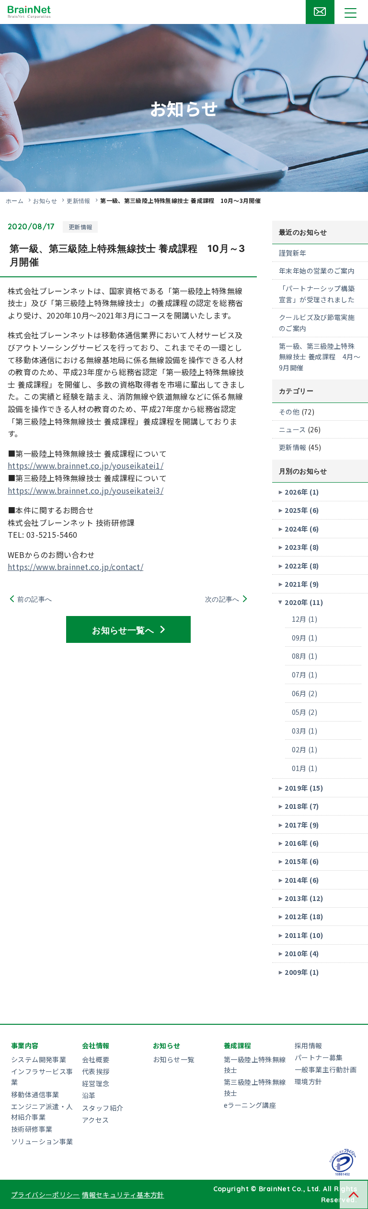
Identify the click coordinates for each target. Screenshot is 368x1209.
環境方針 (308, 1081)
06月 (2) (305, 693)
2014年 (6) (302, 880)
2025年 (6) (302, 510)
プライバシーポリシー (45, 1194)
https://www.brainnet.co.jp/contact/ (75, 566)
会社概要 (96, 1059)
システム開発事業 (38, 1059)
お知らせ (45, 200)
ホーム (14, 200)
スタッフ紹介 (102, 1108)
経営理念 (96, 1083)
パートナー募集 (319, 1057)
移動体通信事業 (35, 1094)
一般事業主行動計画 (325, 1069)
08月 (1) (305, 656)
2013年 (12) (304, 898)
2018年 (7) (302, 806)
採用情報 (308, 1045)
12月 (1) (305, 619)
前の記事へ (34, 598)
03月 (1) (305, 730)
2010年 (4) (302, 953)
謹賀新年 (293, 253)
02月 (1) (305, 749)
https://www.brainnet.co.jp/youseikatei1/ (85, 465)
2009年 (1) (302, 972)
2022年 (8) (302, 565)
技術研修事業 (31, 1129)
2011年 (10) (304, 935)
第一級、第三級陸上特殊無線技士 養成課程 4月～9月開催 (319, 356)
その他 (289, 411)
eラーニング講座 (250, 1105)
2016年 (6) (302, 843)
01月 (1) (305, 768)
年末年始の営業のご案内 (317, 270)
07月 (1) (305, 674)
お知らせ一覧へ (123, 629)
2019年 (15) (304, 788)
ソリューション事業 (42, 1141)
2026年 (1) (302, 492)
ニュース (292, 429)
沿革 (89, 1095)
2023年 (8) (302, 547)
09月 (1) (305, 637)
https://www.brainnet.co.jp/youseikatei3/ (85, 490)
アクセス (95, 1120)
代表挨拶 (96, 1071)
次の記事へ (222, 598)
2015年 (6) (302, 861)
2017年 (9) (302, 825)
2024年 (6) (302, 528)
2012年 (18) (304, 916)
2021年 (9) (302, 584)
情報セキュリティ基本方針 (123, 1194)
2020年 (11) (304, 602)
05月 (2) (305, 712)
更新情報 (79, 200)
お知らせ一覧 (173, 1059)
